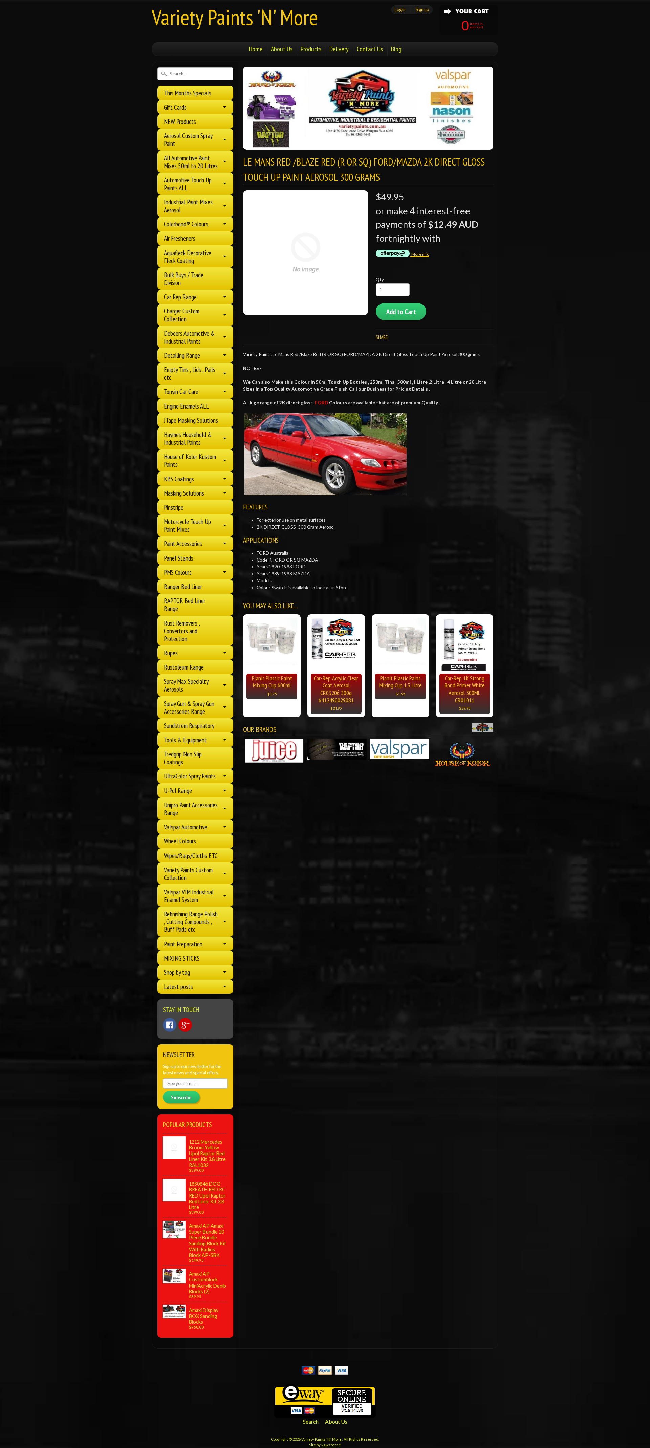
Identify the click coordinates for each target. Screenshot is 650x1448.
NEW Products (180, 121)
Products (311, 49)
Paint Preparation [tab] (183, 944)
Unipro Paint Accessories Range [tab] (191, 808)
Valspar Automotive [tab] (185, 826)
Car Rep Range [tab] (180, 296)
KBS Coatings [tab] (179, 479)
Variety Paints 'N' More (235, 17)
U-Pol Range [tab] (178, 790)
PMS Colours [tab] (178, 572)
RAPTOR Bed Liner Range (184, 604)
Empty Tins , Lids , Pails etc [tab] (189, 373)
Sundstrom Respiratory (189, 725)
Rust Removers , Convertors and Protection (182, 630)
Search (311, 1421)
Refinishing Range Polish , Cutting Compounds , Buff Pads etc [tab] (191, 921)
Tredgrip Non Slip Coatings (183, 758)
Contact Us (370, 49)
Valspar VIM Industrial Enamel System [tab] (189, 895)
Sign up (422, 9)
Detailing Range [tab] (182, 355)
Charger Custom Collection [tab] (181, 315)
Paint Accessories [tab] (183, 543)
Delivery (339, 49)
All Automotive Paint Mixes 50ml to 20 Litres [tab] (191, 162)
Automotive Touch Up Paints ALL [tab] (188, 184)
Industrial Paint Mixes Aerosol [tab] (188, 206)
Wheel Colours (180, 841)
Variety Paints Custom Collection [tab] (188, 873)
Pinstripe (173, 507)
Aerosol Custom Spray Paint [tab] (188, 139)
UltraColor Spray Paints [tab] (190, 776)
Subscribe (181, 1097)
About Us (281, 49)
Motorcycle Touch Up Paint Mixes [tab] (187, 525)
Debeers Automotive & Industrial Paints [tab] (189, 337)
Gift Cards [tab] (175, 107)
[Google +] (185, 1025)
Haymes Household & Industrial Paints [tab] (188, 438)
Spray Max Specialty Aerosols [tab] (186, 685)
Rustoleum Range (184, 667)
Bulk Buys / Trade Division (183, 278)
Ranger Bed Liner (183, 586)
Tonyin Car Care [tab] (181, 391)
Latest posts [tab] (178, 986)
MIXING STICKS (182, 958)
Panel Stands (178, 558)
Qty (380, 279)
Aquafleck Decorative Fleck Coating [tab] (187, 256)
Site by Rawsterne (325, 1445)
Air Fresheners (179, 238)
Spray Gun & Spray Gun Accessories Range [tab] (189, 707)
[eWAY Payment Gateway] (325, 1413)
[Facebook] (169, 1025)
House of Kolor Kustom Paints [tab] (190, 460)
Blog (396, 49)
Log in (400, 9)
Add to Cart (401, 311)
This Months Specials (187, 93)
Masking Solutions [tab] (184, 493)
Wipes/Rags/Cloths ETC (191, 855)
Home (256, 49)
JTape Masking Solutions (191, 420)
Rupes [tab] (171, 653)
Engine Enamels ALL (186, 406)
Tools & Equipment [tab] (185, 740)
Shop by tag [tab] (177, 972)
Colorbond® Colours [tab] (186, 224)
